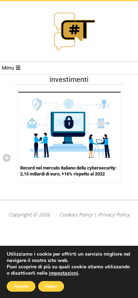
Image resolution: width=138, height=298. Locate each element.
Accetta (21, 286)
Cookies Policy (75, 214)
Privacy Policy (114, 214)
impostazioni (63, 273)
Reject (51, 286)
